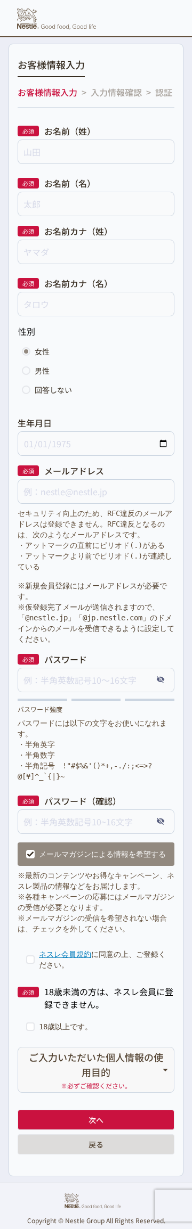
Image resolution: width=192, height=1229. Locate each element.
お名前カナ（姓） (78, 231)
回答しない (53, 389)
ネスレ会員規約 (65, 954)
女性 (42, 351)
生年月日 (35, 422)
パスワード (65, 659)
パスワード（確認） (82, 800)
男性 (42, 370)
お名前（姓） (69, 131)
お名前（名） (69, 183)
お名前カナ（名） (78, 283)
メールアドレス (74, 470)
